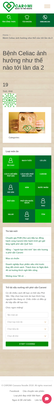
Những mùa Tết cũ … (16, 276)
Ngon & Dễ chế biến (21, 400)
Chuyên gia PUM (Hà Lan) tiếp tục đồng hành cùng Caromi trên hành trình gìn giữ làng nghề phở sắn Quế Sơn (25, 241)
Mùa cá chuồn (12, 258)
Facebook (14, 391)
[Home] (17, 7)
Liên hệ (38, 400)
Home (5, 35)
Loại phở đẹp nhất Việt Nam (27, 395)
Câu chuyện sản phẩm (33, 391)
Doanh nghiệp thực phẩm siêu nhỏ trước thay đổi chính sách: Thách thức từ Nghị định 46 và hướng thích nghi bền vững (27, 267)
